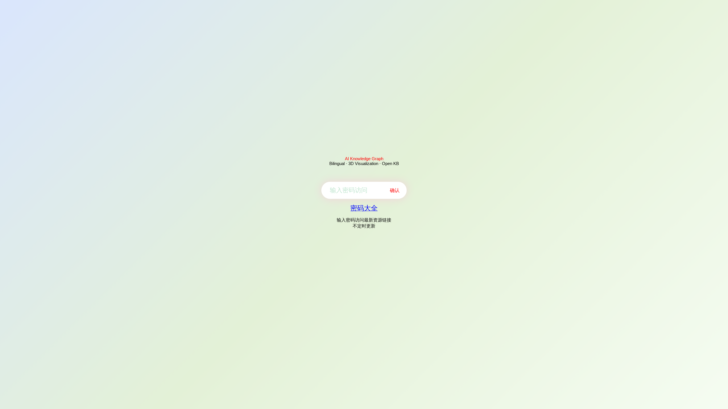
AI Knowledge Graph (364, 158)
